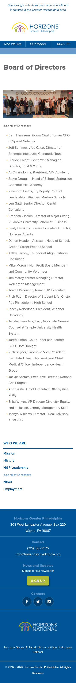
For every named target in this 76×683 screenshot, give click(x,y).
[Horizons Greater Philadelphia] (38, 28)
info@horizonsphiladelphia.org (38, 554)
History (8, 460)
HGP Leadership (15, 468)
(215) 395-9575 (38, 548)
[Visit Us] (38, 628)
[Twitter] (38, 601)
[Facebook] (26, 601)
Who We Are (12, 44)
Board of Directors (17, 475)
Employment (12, 489)
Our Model (38, 44)
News (7, 482)
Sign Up (38, 581)
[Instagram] (49, 601)
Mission (9, 453)
